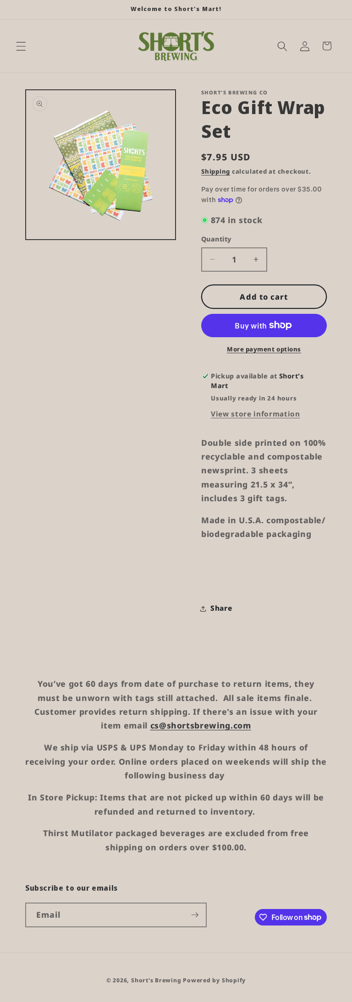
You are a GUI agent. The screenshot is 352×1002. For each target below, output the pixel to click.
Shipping (215, 171)
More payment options (264, 349)
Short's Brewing (156, 980)
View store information (255, 414)
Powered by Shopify (214, 980)
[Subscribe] (195, 915)
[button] (21, 46)
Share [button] (221, 608)
